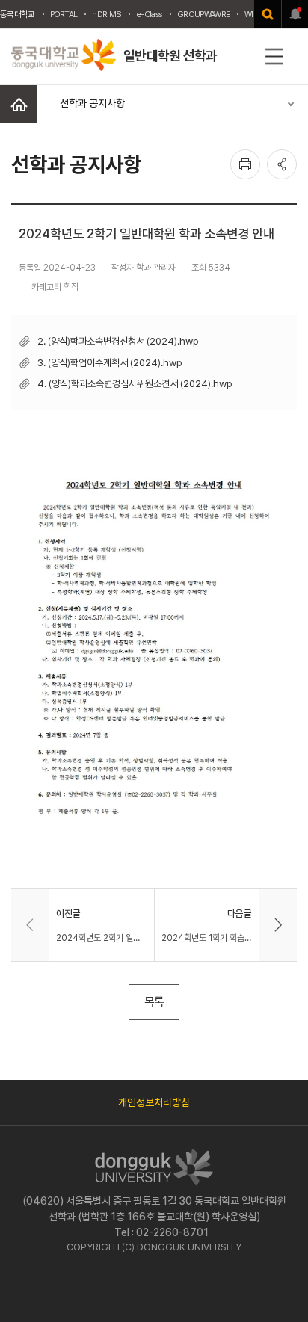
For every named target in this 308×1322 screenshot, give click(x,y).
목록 (154, 1002)
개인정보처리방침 (154, 1102)
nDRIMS (106, 14)
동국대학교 (17, 14)
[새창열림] (267, 14)
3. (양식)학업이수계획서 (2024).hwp (109, 362)
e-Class (149, 14)
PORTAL (64, 14)
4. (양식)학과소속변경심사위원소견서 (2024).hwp (134, 383)
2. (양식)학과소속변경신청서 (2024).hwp (118, 341)
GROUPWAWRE (203, 14)
